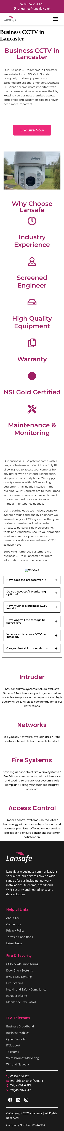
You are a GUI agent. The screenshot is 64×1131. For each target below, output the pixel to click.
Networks (32, 725)
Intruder (32, 677)
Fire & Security (19, 955)
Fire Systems (32, 760)
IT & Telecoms (18, 1017)
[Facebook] (10, 1100)
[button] (56, 19)
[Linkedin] (18, 1100)
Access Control (32, 808)
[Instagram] (26, 1100)
